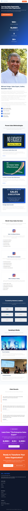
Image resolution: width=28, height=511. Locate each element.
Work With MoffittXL (8, 465)
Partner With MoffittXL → (7, 14)
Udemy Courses (3, 496)
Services (2, 485)
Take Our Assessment (19, 465)
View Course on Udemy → (14, 446)
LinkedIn (2, 505)
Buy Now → (4, 155)
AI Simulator (3, 495)
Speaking (2, 487)
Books (2, 484)
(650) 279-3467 (3, 502)
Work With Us (24, 1)
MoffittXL (2, 492)
